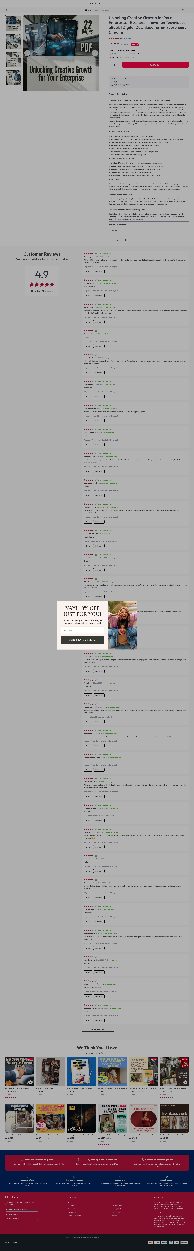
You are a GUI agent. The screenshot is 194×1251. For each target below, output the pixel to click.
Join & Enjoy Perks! (82, 640)
